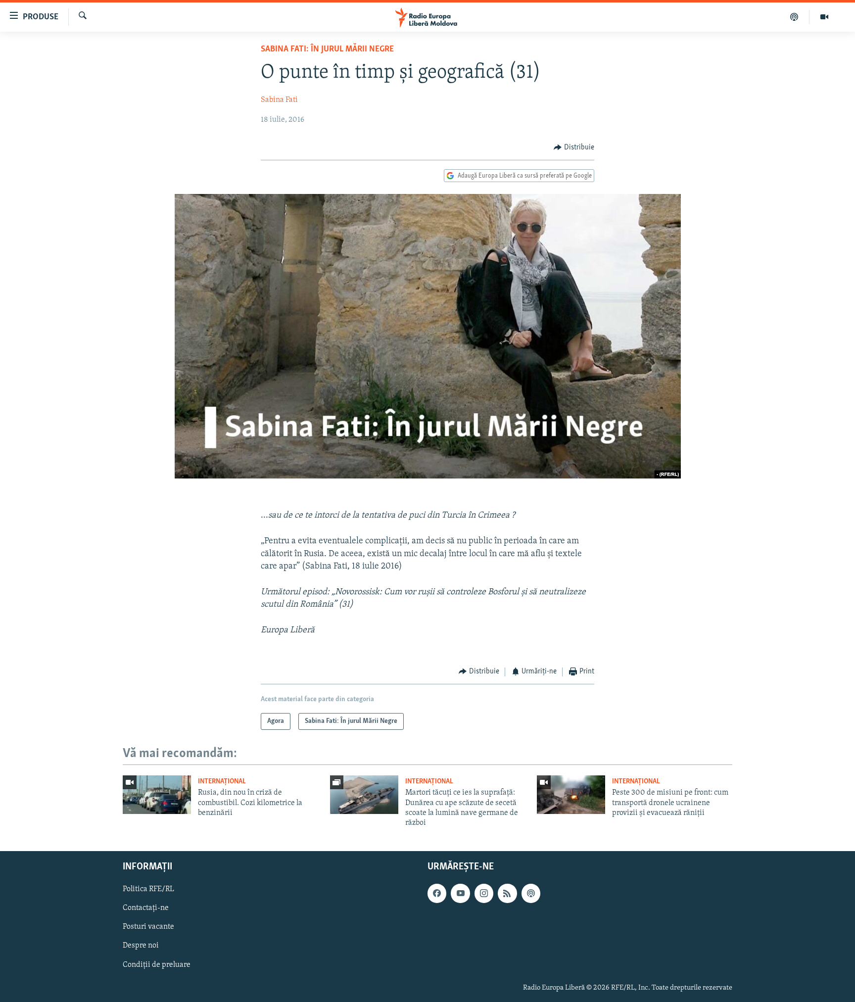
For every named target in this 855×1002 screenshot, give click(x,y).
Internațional (222, 781)
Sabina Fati (279, 100)
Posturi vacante (148, 927)
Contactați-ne (146, 908)
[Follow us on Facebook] (437, 893)
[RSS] (507, 893)
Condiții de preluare (156, 964)
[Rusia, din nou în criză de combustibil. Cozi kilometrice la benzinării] (157, 794)
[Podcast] (794, 17)
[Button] (574, 147)
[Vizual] (824, 17)
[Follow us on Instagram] (484, 893)
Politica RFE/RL (148, 889)
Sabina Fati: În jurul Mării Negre (327, 49)
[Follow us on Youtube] (460, 893)
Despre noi (141, 946)
